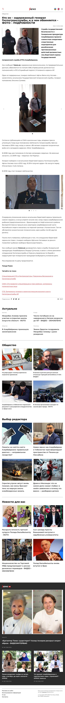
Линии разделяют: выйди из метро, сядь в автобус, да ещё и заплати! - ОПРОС (15, 676)
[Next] (61, 193)
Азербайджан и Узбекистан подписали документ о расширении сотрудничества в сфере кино (17, 407)
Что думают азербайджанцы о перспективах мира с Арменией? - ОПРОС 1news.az (46, 676)
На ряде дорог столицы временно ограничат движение (14, 373)
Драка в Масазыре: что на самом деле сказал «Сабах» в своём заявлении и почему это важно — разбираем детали (47, 487)
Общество (5, 13)
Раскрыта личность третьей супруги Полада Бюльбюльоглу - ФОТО (16, 532)
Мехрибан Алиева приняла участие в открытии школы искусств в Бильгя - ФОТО (14, 318)
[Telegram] (18, 299)
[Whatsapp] (16, 299)
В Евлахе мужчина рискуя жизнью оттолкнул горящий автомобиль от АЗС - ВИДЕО (47, 375)
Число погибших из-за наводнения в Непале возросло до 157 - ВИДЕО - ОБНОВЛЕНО (48, 318)
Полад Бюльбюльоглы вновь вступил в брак (46, 564)
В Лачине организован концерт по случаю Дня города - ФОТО (45, 406)
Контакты (5, 696)
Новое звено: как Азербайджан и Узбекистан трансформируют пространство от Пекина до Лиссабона (47, 451)
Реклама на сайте (7, 690)
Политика (36, 326)
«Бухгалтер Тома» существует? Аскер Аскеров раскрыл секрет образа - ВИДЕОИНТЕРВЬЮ (31, 642)
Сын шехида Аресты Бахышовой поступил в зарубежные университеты (45, 532)
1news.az (44, 692)
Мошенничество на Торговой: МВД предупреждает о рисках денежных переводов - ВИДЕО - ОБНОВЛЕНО (17, 567)
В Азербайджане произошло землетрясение (15, 330)
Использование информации (11, 692)
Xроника (4, 312)
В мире (35, 312)
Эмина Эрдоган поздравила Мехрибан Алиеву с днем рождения (46, 331)
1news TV (4, 637)
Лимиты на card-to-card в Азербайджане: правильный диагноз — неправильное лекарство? (15, 451)
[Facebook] (11, 299)
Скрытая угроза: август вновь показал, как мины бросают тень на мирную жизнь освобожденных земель (15, 487)
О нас (4, 694)
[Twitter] (14, 299)
